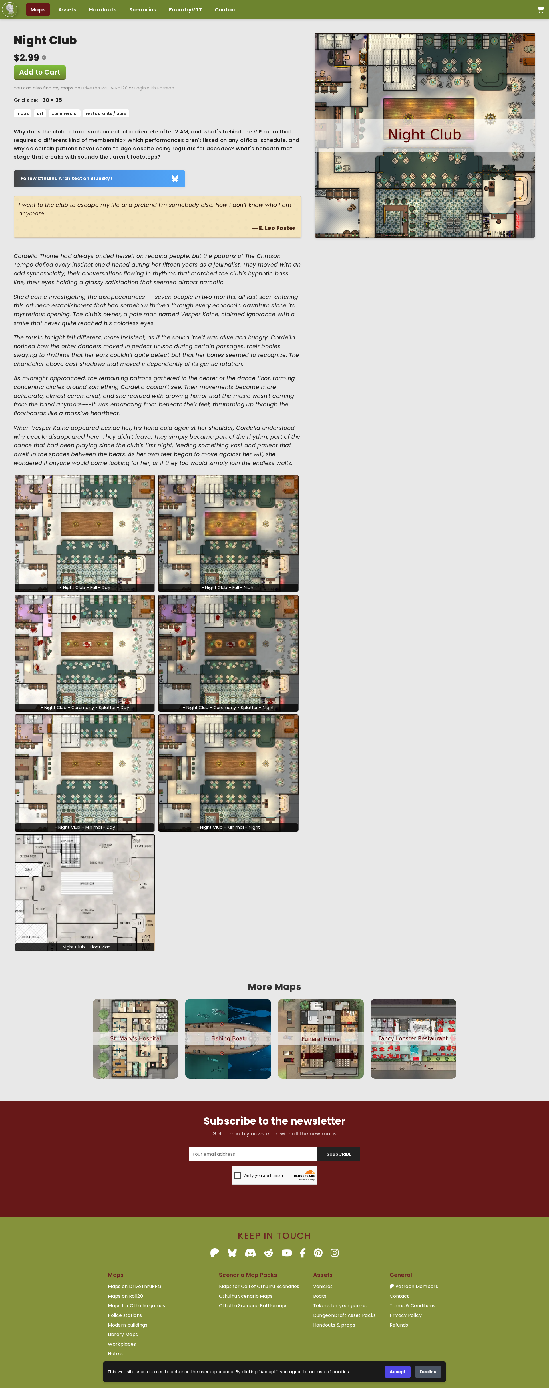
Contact (226, 9)
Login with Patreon (154, 88)
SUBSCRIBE (339, 1154)
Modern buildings (127, 1325)
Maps (38, 9)
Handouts (103, 9)
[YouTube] (287, 1253)
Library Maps (123, 1334)
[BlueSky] (232, 1253)
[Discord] (250, 1253)
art (40, 113)
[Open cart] (540, 10)
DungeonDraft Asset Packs (344, 1315)
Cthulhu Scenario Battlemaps (253, 1305)
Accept (398, 1372)
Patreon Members (416, 1286)
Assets (67, 9)
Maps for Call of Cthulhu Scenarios (259, 1286)
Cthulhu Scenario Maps (246, 1296)
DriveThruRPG (95, 88)
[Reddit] (268, 1253)
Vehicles (323, 1286)
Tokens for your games (340, 1305)
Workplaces (122, 1344)
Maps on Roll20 (125, 1296)
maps (23, 113)
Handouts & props (334, 1325)
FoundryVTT (185, 9)
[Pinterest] (318, 1253)
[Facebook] (303, 1253)
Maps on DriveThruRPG (134, 1286)
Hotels (115, 1353)
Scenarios (142, 9)
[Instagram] (335, 1253)
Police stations (125, 1315)
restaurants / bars (106, 113)
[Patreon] (214, 1253)
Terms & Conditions (412, 1305)
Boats (320, 1296)
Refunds (399, 1325)
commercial (64, 113)
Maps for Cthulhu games (136, 1305)
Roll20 (121, 88)
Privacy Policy (406, 1315)
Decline (428, 1372)
